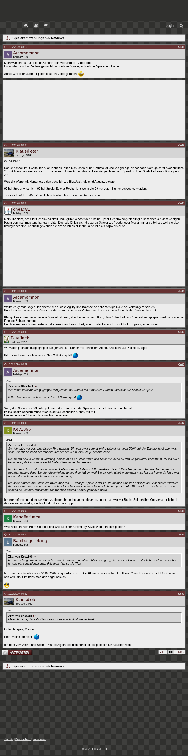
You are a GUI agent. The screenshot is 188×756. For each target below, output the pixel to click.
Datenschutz (23, 739)
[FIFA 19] (36, 26)
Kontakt (8, 739)
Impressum (39, 739)
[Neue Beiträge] (27, 26)
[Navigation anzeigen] (7, 38)
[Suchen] (182, 26)
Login (170, 26)
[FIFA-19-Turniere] (46, 26)
